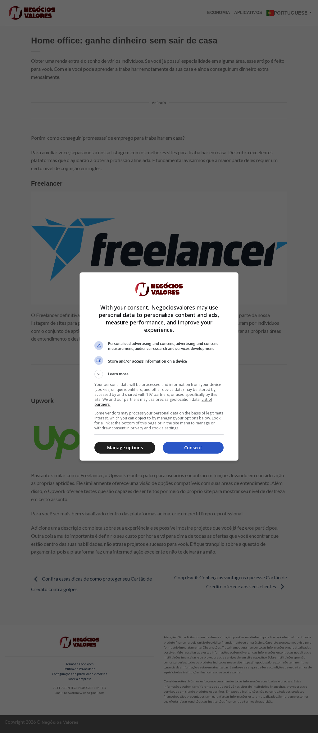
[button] (159, 374)
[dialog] (159, 366)
